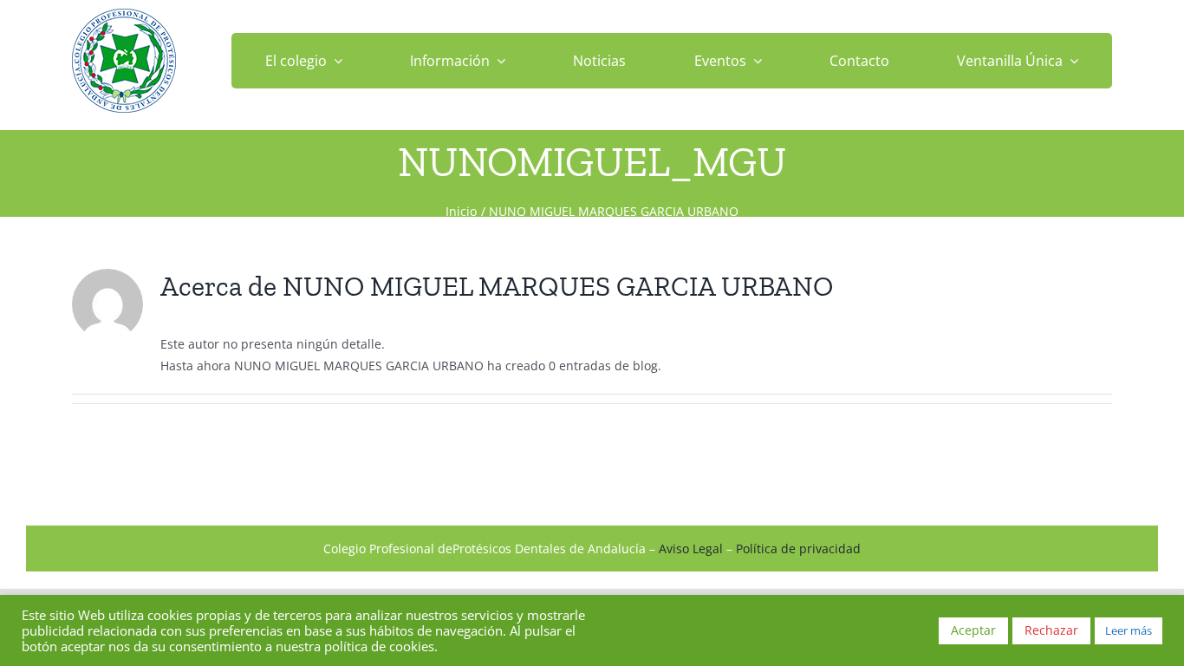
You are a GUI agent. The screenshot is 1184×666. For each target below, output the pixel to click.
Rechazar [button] (1051, 630)
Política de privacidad (798, 548)
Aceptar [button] (973, 630)
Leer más (1128, 630)
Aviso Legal (691, 548)
